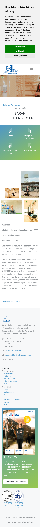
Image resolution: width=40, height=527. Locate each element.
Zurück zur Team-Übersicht (12, 105)
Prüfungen (7, 376)
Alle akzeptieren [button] (20, 46)
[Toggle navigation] (31, 69)
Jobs (5, 395)
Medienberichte (9, 392)
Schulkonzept (8, 373)
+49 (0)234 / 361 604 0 (13, 351)
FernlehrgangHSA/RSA (7, 504)
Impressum (12, 522)
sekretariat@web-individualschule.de (18, 355)
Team (6, 389)
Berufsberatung (9, 378)
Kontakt (6, 402)
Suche (6, 405)
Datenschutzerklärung (25, 522)
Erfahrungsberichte (10, 381)
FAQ (5, 384)
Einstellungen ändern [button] (20, 56)
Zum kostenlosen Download (15, 482)
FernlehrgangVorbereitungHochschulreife (18, 505)
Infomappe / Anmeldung (12, 400)
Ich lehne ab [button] (20, 51)
